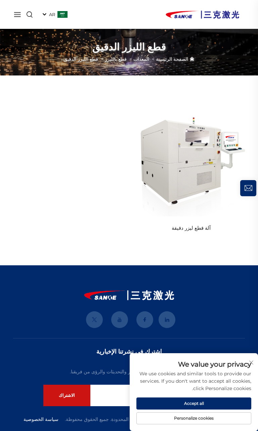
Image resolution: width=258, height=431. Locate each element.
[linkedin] (167, 319)
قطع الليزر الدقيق (80, 59)
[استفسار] (248, 188)
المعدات (141, 59)
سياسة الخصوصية (41, 419)
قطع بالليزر (116, 59)
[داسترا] (202, 14)
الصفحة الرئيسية (172, 59)
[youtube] (119, 319)
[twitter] (94, 319)
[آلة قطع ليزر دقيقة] (191, 159)
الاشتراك (67, 395)
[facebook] (144, 319)
